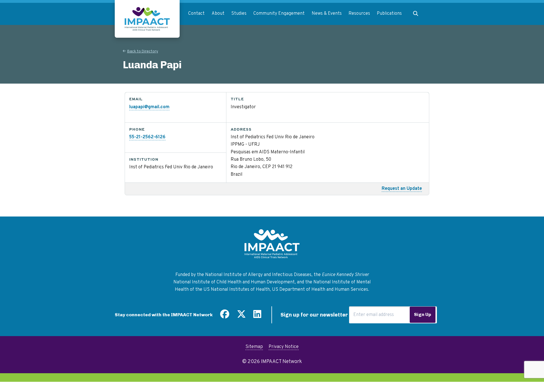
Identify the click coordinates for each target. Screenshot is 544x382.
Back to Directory (142, 51)
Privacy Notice (284, 347)
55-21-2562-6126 (147, 137)
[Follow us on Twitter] (241, 316)
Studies (238, 13)
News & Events (327, 13)
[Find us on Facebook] (224, 316)
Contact (196, 13)
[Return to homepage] (147, 19)
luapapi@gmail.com (149, 107)
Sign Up (422, 314)
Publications (389, 13)
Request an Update (402, 189)
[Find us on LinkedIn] (257, 316)
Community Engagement (279, 13)
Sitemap (254, 347)
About (218, 13)
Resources (359, 13)
